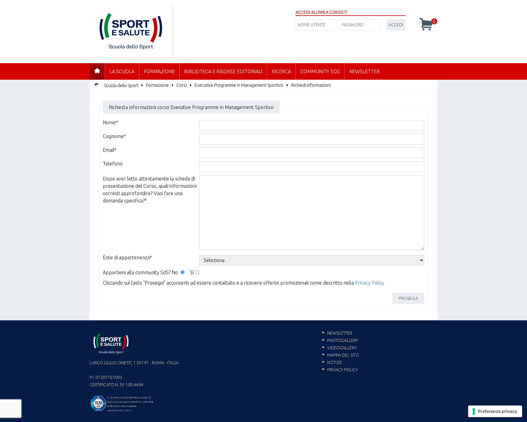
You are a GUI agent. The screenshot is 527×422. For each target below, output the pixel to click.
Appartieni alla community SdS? (136, 272)
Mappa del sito (343, 355)
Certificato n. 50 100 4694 (116, 384)
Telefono (113, 163)
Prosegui (408, 298)
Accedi (396, 24)
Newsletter (364, 71)
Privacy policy (342, 369)
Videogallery (342, 347)
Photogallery (342, 340)
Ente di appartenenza (127, 257)
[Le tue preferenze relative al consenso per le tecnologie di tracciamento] (495, 411)
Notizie (334, 362)
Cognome (114, 136)
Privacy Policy (369, 283)
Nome (110, 122)
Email (110, 150)
